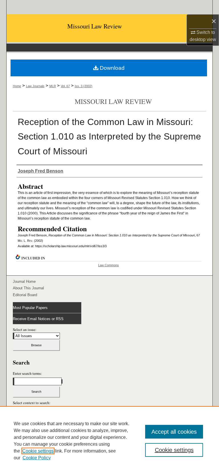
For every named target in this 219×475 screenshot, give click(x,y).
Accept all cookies (174, 432)
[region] (109, 440)
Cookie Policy (37, 457)
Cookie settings (38, 451)
